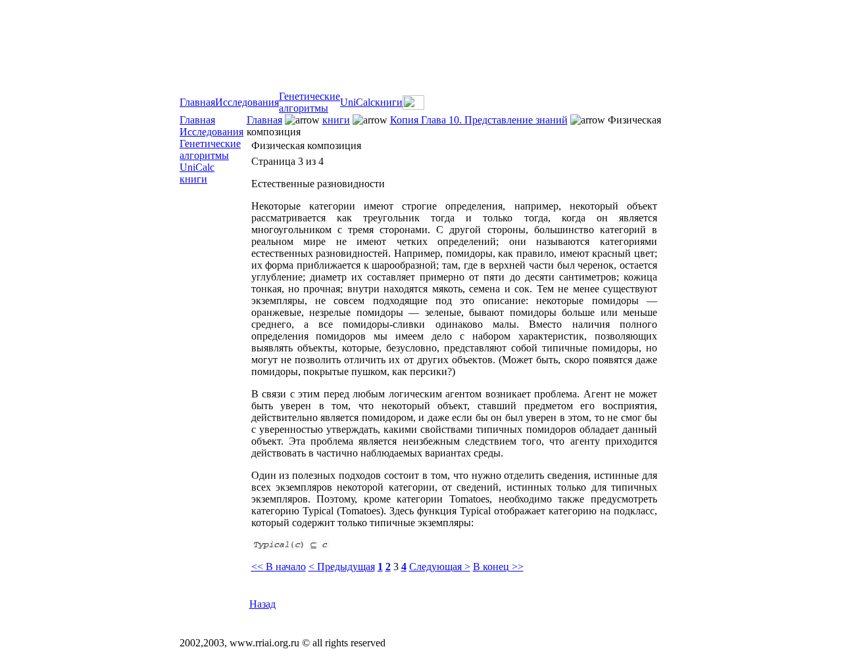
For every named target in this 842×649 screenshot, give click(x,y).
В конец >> (498, 566)
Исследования (247, 102)
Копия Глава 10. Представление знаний (479, 119)
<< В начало (278, 566)
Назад (262, 604)
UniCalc (357, 102)
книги (389, 102)
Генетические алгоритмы (309, 102)
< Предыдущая (342, 566)
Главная (197, 102)
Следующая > (439, 566)
